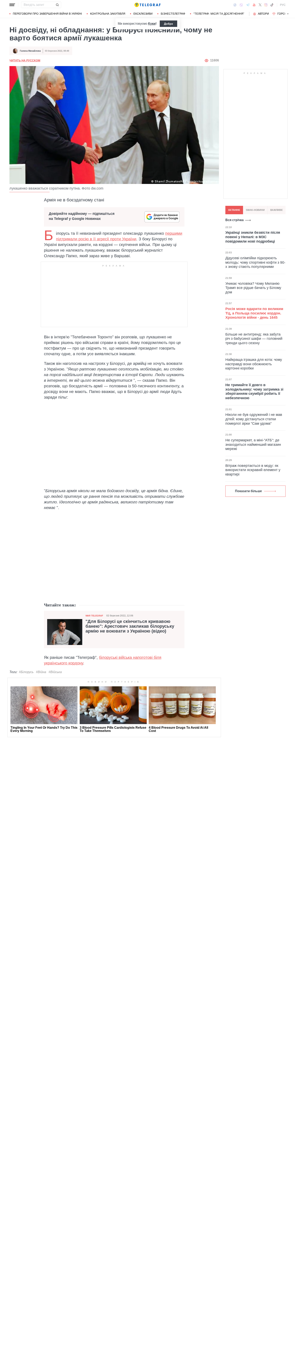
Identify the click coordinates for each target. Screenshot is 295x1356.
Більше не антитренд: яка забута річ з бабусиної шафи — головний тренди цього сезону (253, 338)
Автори (263, 13)
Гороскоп (285, 13)
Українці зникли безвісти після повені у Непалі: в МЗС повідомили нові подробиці (252, 237)
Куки (152, 23)
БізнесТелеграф (173, 13)
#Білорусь (26, 672)
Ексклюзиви (143, 13)
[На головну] (147, 4)
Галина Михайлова (30, 51)
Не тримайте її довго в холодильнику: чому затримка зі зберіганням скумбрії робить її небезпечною (254, 391)
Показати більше (248, 491)
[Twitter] (260, 4)
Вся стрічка (234, 220)
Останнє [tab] (234, 210)
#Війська (55, 672)
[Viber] (241, 5)
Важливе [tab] (276, 210)
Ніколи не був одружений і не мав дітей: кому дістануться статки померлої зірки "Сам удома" (253, 419)
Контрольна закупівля (107, 13)
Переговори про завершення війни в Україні (47, 13)
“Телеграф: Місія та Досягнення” (218, 13)
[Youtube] (254, 5)
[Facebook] (235, 5)
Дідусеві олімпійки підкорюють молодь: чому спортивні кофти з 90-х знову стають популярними (255, 262)
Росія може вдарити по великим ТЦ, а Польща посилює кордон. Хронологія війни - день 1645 (254, 313)
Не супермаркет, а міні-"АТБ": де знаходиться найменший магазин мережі (253, 444)
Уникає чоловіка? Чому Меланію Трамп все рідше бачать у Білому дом (253, 287)
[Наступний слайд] (288, 14)
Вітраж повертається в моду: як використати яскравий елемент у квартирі (252, 470)
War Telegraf (94, 615)
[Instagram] (266, 5)
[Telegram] (248, 5)
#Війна (41, 672)
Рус (283, 4)
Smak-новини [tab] (255, 210)
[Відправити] (57, 5)
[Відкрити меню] (12, 4)
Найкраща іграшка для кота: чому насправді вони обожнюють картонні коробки (253, 364)
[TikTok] (272, 5)
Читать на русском (24, 60)
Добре (168, 23)
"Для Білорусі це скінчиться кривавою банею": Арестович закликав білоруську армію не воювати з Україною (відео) (129, 626)
